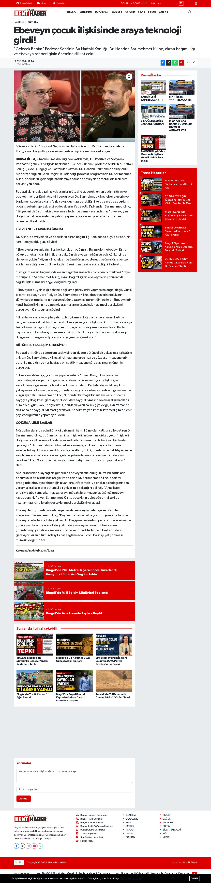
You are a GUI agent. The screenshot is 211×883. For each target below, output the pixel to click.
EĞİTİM (166, 826)
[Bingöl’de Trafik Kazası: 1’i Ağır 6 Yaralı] (34, 681)
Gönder (24, 798)
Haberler (19, 22)
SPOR (141, 12)
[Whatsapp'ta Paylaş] (175, 63)
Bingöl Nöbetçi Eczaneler (93, 815)
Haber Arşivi (86, 841)
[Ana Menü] (195, 12)
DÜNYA (130, 833)
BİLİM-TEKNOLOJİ (172, 830)
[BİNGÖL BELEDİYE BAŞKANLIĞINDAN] (153, 111)
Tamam (194, 878)
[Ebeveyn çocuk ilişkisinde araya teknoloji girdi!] (74, 106)
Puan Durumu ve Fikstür (92, 830)
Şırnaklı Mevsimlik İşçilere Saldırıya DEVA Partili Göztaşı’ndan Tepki (111, 661)
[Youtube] (34, 846)
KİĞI (165, 833)
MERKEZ (130, 826)
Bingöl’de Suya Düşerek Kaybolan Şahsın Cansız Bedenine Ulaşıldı (71, 697)
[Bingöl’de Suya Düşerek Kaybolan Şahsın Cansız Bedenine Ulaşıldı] (74, 681)
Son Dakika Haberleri (91, 837)
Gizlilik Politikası (131, 878)
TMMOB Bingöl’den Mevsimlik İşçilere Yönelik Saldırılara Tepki (32, 661)
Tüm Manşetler (88, 833)
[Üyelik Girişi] (194, 3)
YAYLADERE (132, 819)
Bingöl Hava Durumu (91, 819)
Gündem (33, 22)
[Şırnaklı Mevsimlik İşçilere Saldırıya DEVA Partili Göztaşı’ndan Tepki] (114, 644)
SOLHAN (130, 837)
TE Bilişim (192, 862)
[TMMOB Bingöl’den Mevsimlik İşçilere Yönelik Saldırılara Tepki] (34, 644)
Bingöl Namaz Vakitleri (92, 822)
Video (44, 3)
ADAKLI (130, 830)
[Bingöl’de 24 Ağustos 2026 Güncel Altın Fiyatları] (74, 644)
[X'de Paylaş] (168, 63)
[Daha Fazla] (181, 63)
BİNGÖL (71, 12)
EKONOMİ (101, 12)
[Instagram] (28, 846)
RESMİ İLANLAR (158, 12)
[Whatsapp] (40, 846)
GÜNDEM (86, 12)
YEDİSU (166, 837)
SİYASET (116, 12)
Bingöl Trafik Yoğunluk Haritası (96, 826)
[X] (22, 846)
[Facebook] (16, 846)
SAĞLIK (130, 12)
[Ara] (190, 12)
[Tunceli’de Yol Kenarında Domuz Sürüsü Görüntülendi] (114, 681)
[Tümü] (193, 75)
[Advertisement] (74, 732)
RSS (20, 862)
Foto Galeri (26, 3)
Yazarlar (60, 3)
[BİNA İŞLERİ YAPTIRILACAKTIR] (182, 87)
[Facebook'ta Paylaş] (163, 63)
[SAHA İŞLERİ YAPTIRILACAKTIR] (153, 87)
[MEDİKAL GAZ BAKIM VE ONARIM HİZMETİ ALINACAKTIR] (182, 111)
